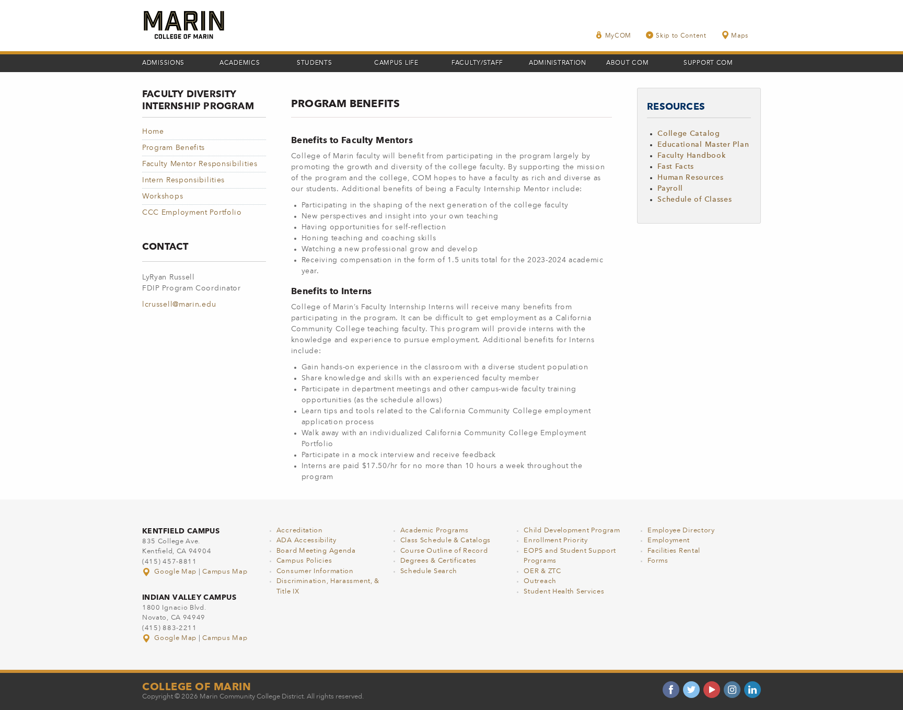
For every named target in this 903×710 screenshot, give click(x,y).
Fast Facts (675, 166)
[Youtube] (711, 689)
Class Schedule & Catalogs (445, 540)
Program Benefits (173, 148)
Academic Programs (434, 530)
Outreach (540, 581)
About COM (627, 63)
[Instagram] (732, 689)
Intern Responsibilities (183, 180)
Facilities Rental (673, 551)
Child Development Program (572, 530)
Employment (668, 540)
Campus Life (396, 63)
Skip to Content (681, 36)
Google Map (176, 571)
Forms (657, 560)
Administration (557, 63)
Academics (239, 63)
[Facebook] (671, 689)
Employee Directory (681, 530)
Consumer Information (315, 571)
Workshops (162, 196)
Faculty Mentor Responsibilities (200, 164)
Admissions (163, 63)
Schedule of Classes (694, 199)
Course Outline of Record (444, 551)
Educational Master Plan (703, 144)
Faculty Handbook (691, 155)
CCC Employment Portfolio (192, 212)
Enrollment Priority (555, 540)
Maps (739, 36)
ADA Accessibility (306, 540)
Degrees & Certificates (438, 560)
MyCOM (618, 36)
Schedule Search (429, 571)
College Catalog (688, 133)
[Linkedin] (752, 689)
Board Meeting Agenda (316, 551)
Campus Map (224, 571)
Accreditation (299, 530)
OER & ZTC (542, 571)
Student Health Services (564, 591)
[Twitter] (691, 689)
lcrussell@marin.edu (179, 304)
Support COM (708, 63)
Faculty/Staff (477, 63)
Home (153, 131)
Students (314, 63)
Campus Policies (304, 560)
